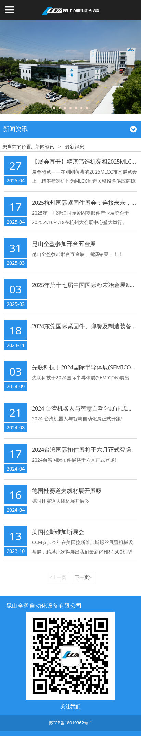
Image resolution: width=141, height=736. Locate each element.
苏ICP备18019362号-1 (70, 723)
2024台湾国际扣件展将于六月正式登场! (82, 449)
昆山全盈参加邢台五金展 (64, 244)
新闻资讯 (44, 146)
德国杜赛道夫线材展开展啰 (67, 491)
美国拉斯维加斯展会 (58, 532)
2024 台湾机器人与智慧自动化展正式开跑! (86, 408)
